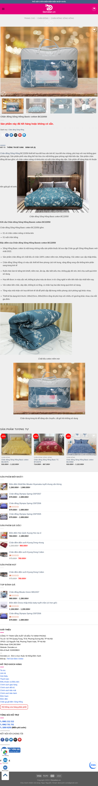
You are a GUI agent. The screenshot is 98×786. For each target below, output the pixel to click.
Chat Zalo (5, 763)
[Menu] (3, 9)
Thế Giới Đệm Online (15, 659)
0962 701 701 (8, 725)
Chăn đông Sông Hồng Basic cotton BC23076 (14, 461)
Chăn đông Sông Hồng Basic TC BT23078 (46, 461)
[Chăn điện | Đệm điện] (49, 9)
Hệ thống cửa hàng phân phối (14, 707)
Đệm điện (4, 699)
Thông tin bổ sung (15, 147)
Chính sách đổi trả (7, 687)
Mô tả (2, 147)
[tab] (2, 147)
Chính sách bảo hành (8, 693)
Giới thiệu (4, 676)
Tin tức (3, 670)
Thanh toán (4, 679)
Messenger (5, 770)
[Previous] (5, 62)
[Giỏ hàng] (94, 9)
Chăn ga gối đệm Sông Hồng (11, 702)
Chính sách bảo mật (8, 690)
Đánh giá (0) (30, 147)
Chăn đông (43, 18)
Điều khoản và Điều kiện (9, 682)
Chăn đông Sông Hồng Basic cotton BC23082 (79, 461)
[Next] (92, 62)
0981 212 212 (8, 721)
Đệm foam (4, 696)
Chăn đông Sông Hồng (62, 18)
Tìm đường (5, 755)
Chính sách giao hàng (8, 685)
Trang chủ (29, 18)
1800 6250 (7, 728)
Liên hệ (3, 673)
